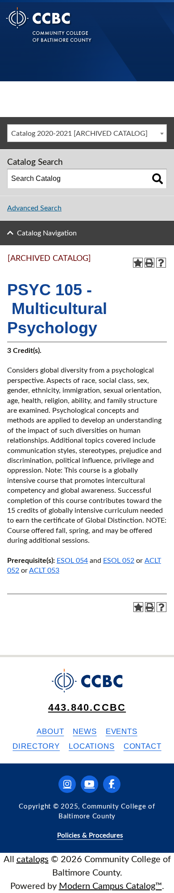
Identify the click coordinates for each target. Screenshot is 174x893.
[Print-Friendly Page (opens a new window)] (149, 263)
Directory (36, 746)
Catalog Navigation (47, 233)
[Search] (157, 179)
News (84, 731)
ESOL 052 (118, 560)
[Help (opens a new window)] (161, 263)
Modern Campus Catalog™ (110, 886)
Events (121, 731)
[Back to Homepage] (48, 31)
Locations (92, 746)
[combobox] (87, 133)
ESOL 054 (72, 560)
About (50, 731)
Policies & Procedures (90, 835)
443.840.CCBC (87, 707)
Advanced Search (34, 208)
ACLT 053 (44, 570)
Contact (143, 746)
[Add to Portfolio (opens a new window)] (138, 263)
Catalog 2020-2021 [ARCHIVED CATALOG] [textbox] (79, 133)
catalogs (33, 859)
